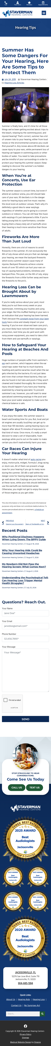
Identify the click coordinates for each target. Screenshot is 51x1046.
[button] (44, 13)
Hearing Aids (24, 999)
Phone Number (9, 634)
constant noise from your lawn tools (25, 320)
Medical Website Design (20, 1042)
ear (3, 363)
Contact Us (16, 1005)
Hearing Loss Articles (14, 83)
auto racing (36, 459)
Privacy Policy (25, 1034)
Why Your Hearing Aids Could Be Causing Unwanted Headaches (22, 552)
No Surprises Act (32, 1005)
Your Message (8, 647)
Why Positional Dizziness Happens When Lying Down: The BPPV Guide (24, 538)
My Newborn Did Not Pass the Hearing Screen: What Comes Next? (24, 565)
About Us (10, 999)
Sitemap (25, 1037)
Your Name (7, 608)
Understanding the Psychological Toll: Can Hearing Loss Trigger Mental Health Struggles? (25, 580)
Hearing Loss (39, 999)
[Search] (42, 1013)
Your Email (7, 621)
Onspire (37, 1042)
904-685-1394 (25, 983)
